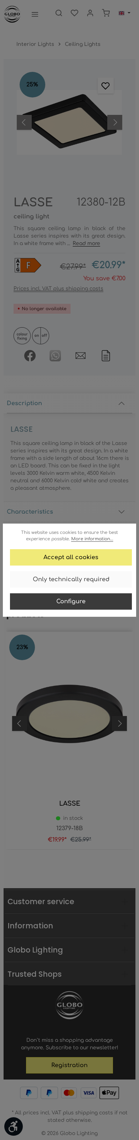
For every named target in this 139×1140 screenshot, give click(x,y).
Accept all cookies (70, 557)
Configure (71, 601)
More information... (92, 538)
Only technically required (71, 579)
